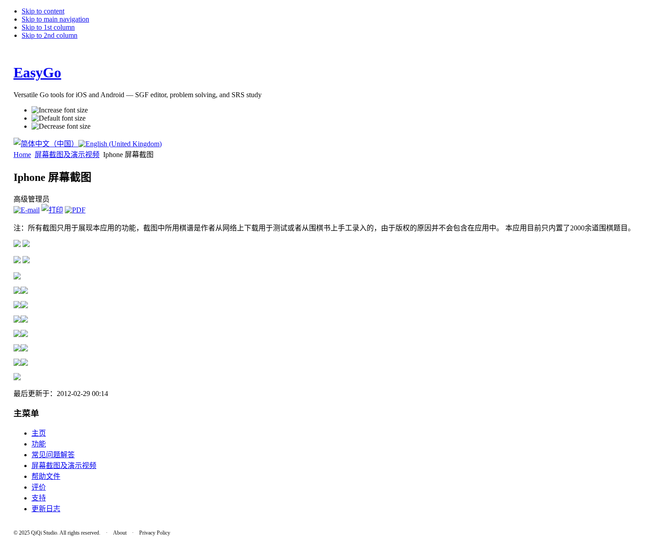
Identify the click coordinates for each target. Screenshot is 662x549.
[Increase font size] (60, 110)
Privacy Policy (154, 533)
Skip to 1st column (48, 27)
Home (22, 154)
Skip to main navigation (55, 19)
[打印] (52, 210)
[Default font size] (59, 118)
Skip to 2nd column (49, 35)
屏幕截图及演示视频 (67, 154)
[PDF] (75, 210)
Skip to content (43, 11)
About (120, 533)
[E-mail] (27, 210)
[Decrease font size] (61, 126)
